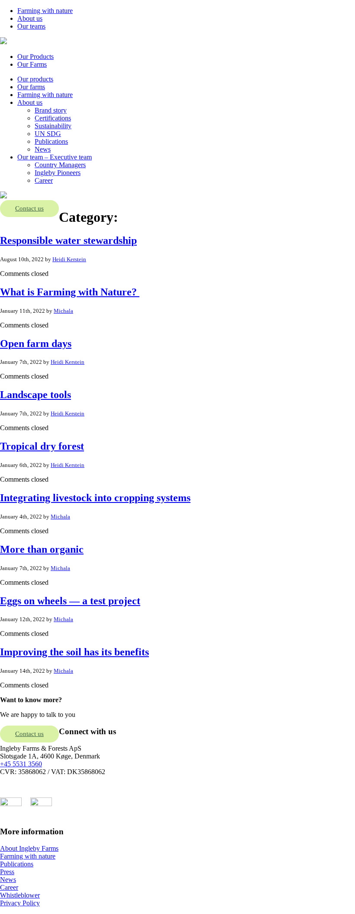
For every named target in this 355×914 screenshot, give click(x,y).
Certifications (53, 118)
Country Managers (60, 165)
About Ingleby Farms (29, 848)
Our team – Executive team (54, 157)
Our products (35, 79)
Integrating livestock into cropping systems (95, 497)
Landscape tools (35, 394)
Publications (51, 141)
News (43, 149)
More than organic (42, 549)
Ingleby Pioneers (58, 172)
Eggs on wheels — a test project (70, 600)
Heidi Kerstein (69, 259)
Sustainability (53, 126)
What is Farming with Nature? (69, 292)
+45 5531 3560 (21, 764)
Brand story (51, 110)
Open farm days (35, 343)
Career (44, 180)
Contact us (29, 208)
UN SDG (48, 133)
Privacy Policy (20, 903)
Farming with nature (45, 10)
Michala (63, 311)
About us (29, 18)
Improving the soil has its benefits (74, 652)
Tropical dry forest (42, 446)
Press (7, 871)
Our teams (31, 26)
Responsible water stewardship (68, 240)
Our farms (31, 87)
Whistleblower (20, 895)
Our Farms (32, 64)
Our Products (35, 56)
